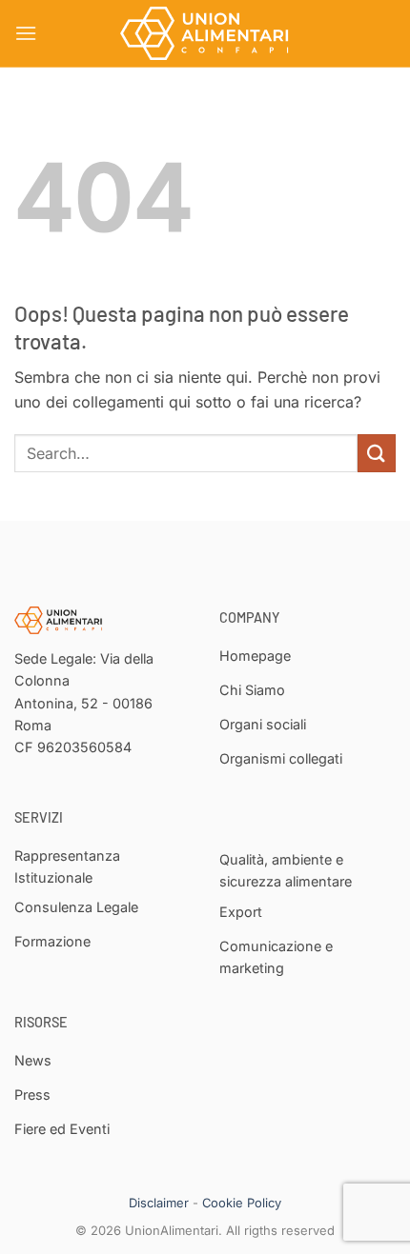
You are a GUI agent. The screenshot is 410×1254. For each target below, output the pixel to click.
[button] (25, 33)
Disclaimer (159, 1202)
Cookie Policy (241, 1202)
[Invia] (377, 452)
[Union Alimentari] (205, 33)
